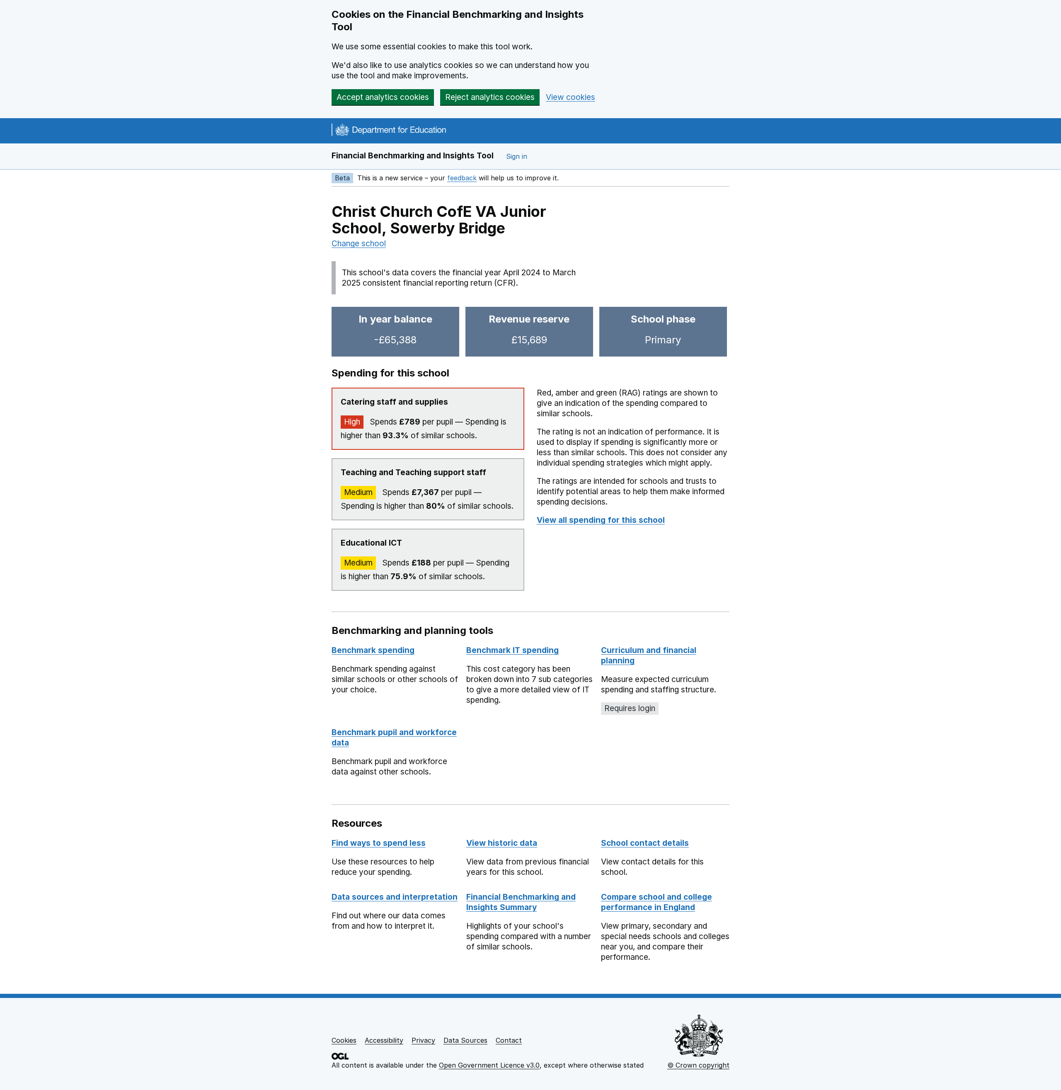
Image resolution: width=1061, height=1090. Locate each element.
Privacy (423, 1040)
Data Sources (465, 1040)
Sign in (516, 156)
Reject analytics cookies (490, 97)
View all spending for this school (601, 520)
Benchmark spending (373, 650)
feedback (462, 178)
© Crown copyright (698, 1065)
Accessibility (384, 1040)
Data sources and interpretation (395, 897)
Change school (359, 243)
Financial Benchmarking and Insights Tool (413, 155)
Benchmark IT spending (512, 650)
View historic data (501, 843)
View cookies (570, 97)
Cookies (344, 1040)
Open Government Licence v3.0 (489, 1065)
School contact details (645, 843)
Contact (509, 1040)
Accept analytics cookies (383, 97)
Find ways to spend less (379, 843)
